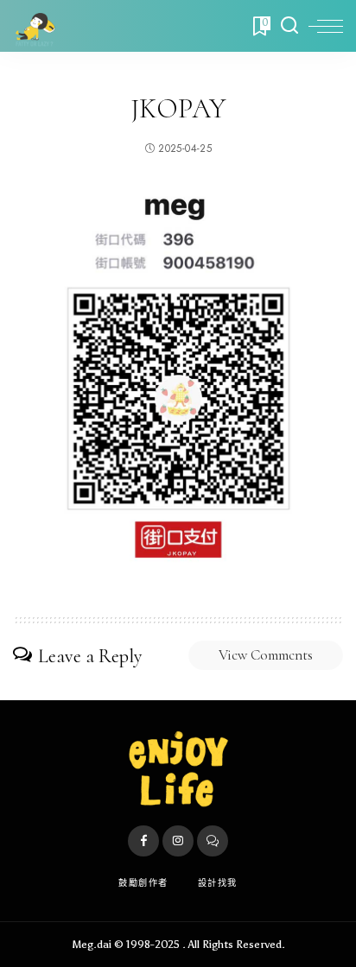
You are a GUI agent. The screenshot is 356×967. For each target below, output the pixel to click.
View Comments (266, 655)
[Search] (289, 26)
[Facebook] (143, 840)
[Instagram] (178, 840)
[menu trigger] (325, 26)
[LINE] (212, 840)
